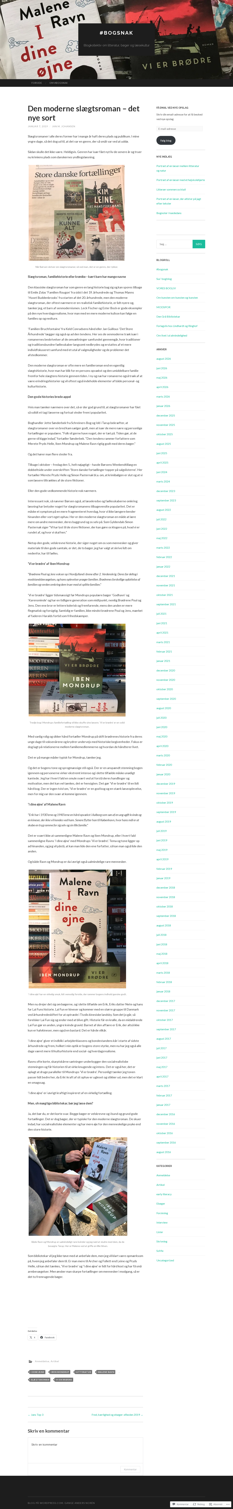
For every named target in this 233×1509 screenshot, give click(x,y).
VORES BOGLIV (166, 288)
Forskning (162, 1213)
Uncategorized (165, 1260)
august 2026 (163, 358)
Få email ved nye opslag (172, 107)
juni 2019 (161, 840)
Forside (37, 83)
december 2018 (165, 887)
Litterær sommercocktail (171, 189)
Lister (159, 1232)
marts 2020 (163, 755)
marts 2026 (163, 396)
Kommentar (130, 1469)
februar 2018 (164, 982)
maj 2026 (161, 377)
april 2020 (162, 746)
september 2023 (166, 500)
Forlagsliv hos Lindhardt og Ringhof (177, 325)
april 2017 (162, 1076)
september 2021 (166, 604)
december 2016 (165, 1114)
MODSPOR (163, 307)
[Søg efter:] (180, 244)
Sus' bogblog (164, 278)
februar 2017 (164, 1095)
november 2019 (165, 793)
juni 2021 (161, 623)
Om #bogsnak (58, 83)
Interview (162, 1222)
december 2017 (165, 1000)
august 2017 (163, 1038)
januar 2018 (163, 991)
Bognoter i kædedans (168, 213)
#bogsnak (116, 33)
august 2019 (163, 821)
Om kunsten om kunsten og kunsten (177, 297)
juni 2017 (161, 1057)
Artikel (55, 1361)
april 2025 (162, 462)
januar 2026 (163, 405)
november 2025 (165, 424)
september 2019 (166, 812)
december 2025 (165, 415)
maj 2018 (161, 953)
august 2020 (163, 708)
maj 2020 (161, 736)
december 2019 (165, 783)
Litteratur (83, 1372)
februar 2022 (164, 557)
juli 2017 (161, 1048)
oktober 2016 (164, 1133)
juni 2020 (161, 727)
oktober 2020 (164, 689)
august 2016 (163, 1152)
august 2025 (163, 443)
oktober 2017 (164, 1019)
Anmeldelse (42, 1361)
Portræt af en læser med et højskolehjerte (180, 179)
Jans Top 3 (35, 1414)
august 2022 (163, 509)
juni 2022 (161, 528)
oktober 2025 (164, 434)
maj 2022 (161, 538)
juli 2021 (161, 613)
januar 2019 (163, 878)
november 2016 (165, 1123)
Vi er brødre (64, 1379)
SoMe (159, 1250)
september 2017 (166, 1029)
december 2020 (165, 670)
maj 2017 (161, 1066)
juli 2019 (161, 830)
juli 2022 (161, 519)
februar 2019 (164, 868)
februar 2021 (164, 651)
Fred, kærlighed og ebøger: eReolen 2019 (117, 1414)
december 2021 (165, 575)
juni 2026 (161, 368)
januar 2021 (163, 660)
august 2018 (163, 925)
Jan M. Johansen (63, 126)
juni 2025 (161, 453)
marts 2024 (163, 481)
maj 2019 (161, 849)
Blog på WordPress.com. (46, 1502)
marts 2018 (163, 972)
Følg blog (165, 140)
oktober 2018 (164, 906)
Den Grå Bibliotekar (168, 316)
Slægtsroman (40, 1379)
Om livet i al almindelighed (171, 335)
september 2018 (166, 915)
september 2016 (166, 1142)
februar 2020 (164, 764)
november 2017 (165, 1010)
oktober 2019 (164, 802)
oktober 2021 (164, 594)
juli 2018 (161, 934)
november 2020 (165, 679)
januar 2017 (163, 1104)
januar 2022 (163, 566)
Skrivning (161, 1241)
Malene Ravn (106, 1372)
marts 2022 (163, 547)
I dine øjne (37, 1372)
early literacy (164, 1194)
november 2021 (165, 585)
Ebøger (160, 1203)
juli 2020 (161, 717)
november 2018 (165, 897)
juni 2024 (161, 472)
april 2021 (162, 632)
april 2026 (162, 387)
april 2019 (162, 859)
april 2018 (162, 963)
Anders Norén (85, 1502)
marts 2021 (163, 642)
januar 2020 (163, 774)
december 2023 (165, 491)
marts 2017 (163, 1085)
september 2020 (166, 698)
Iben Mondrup (60, 1372)
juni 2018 (161, 944)
